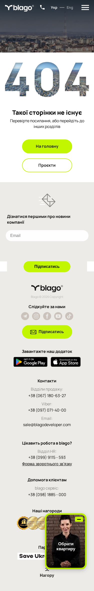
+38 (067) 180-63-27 (47, 395)
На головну (47, 146)
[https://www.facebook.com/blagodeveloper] (47, 316)
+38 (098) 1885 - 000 (47, 494)
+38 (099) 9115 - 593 (47, 457)
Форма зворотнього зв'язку (47, 464)
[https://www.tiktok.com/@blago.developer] (69, 316)
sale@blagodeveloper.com (47, 424)
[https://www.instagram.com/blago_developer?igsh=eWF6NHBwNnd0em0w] (36, 316)
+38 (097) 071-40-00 (47, 410)
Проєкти (47, 165)
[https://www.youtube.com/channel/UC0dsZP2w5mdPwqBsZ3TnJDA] (58, 316)
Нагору (47, 575)
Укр (54, 7)
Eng (70, 7)
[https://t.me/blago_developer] (25, 316)
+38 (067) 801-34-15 (42, 7)
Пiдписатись (51, 332)
